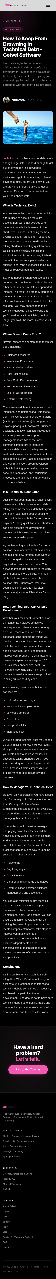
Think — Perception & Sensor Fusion (21, 1136)
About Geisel (9, 1206)
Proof (5, 1226)
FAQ (5, 1242)
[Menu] (48, 5)
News (6, 1216)
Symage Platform (11, 1156)
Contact (7, 1247)
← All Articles (12, 21)
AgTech (6, 1189)
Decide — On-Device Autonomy (18, 1141)
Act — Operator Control (14, 1146)
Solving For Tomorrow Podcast (18, 1237)
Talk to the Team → (28, 1069)
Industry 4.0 (9, 1178)
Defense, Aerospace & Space (17, 1173)
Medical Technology (13, 1184)
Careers (7, 1211)
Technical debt (11, 158)
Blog (5, 1232)
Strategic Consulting (13, 1151)
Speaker (7, 1221)
